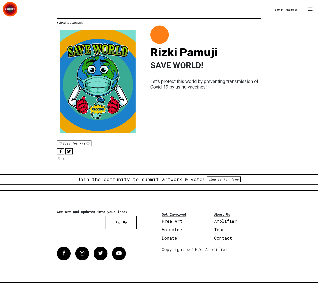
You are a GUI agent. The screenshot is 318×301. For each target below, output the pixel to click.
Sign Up (121, 222)
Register (292, 10)
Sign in (279, 10)
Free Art (172, 221)
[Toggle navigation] (310, 9)
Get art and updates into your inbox (92, 212)
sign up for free (224, 179)
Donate (169, 238)
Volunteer (173, 229)
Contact (223, 238)
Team (219, 229)
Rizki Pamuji (184, 52)
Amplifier (225, 221)
